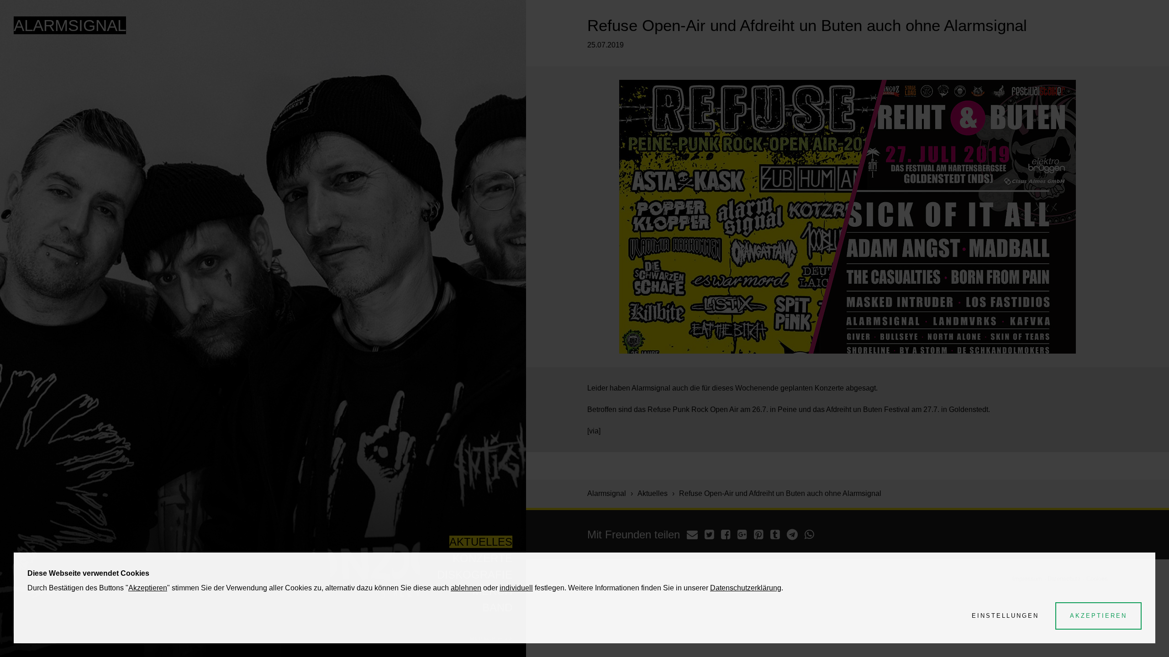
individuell (516, 588)
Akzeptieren (147, 588)
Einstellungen (1005, 615)
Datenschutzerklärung (745, 588)
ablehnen (466, 588)
